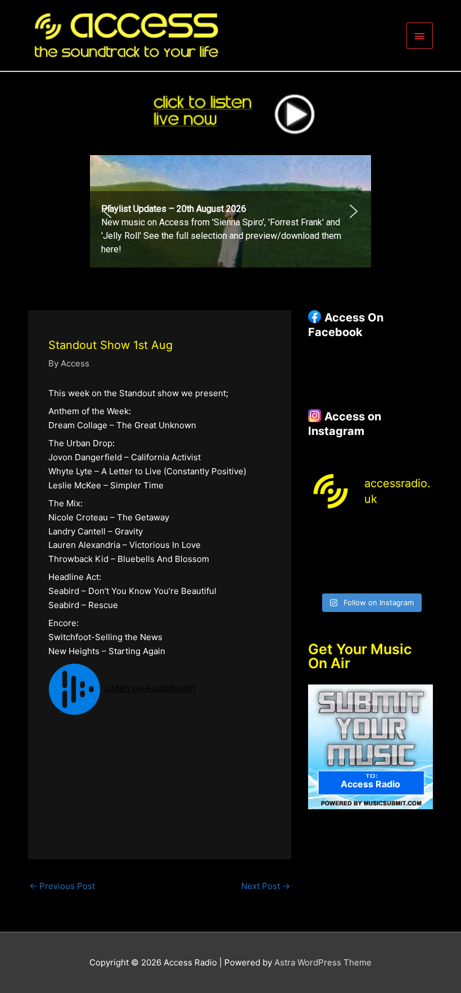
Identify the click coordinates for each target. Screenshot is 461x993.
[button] (230, 211)
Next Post (265, 886)
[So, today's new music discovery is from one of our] (419, 534)
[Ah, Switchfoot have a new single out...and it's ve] (321, 555)
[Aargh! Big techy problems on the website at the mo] (354, 534)
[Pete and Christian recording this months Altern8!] (386, 534)
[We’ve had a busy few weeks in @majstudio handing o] (321, 534)
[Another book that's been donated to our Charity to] (354, 555)
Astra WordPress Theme (323, 962)
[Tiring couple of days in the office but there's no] (354, 576)
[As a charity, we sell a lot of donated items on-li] (321, 576)
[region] (230, 211)
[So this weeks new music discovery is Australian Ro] (419, 555)
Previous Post (62, 886)
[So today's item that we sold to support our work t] (386, 555)
